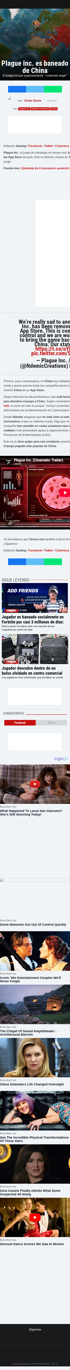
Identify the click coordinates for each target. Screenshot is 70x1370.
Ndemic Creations (40, 108)
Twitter (48, 146)
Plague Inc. (24, 108)
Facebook (35, 146)
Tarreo (5, 2)
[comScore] (35, 1280)
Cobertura (62, 146)
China (54, 108)
